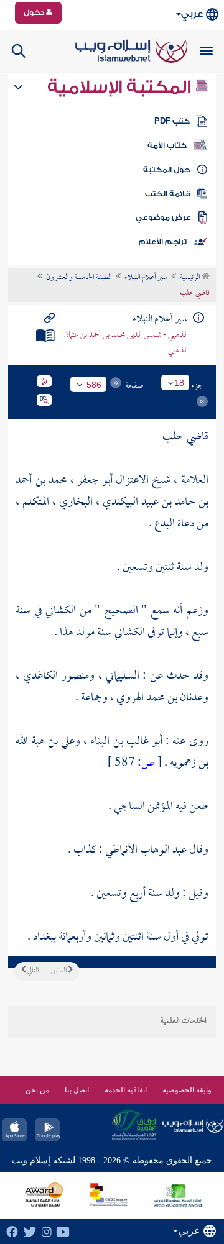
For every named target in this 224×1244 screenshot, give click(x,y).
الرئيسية (191, 278)
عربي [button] (192, 14)
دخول (35, 12)
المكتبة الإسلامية (121, 87)
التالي (32, 971)
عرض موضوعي (163, 217)
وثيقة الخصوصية (187, 1090)
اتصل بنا (77, 1090)
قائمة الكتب (167, 194)
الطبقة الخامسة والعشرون (79, 278)
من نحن (37, 1090)
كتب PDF (172, 121)
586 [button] (93, 385)
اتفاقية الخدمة (126, 1090)
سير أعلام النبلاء (145, 278)
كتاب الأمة (167, 145)
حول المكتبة (166, 169)
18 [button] (179, 383)
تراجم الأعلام (163, 241)
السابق (59, 971)
